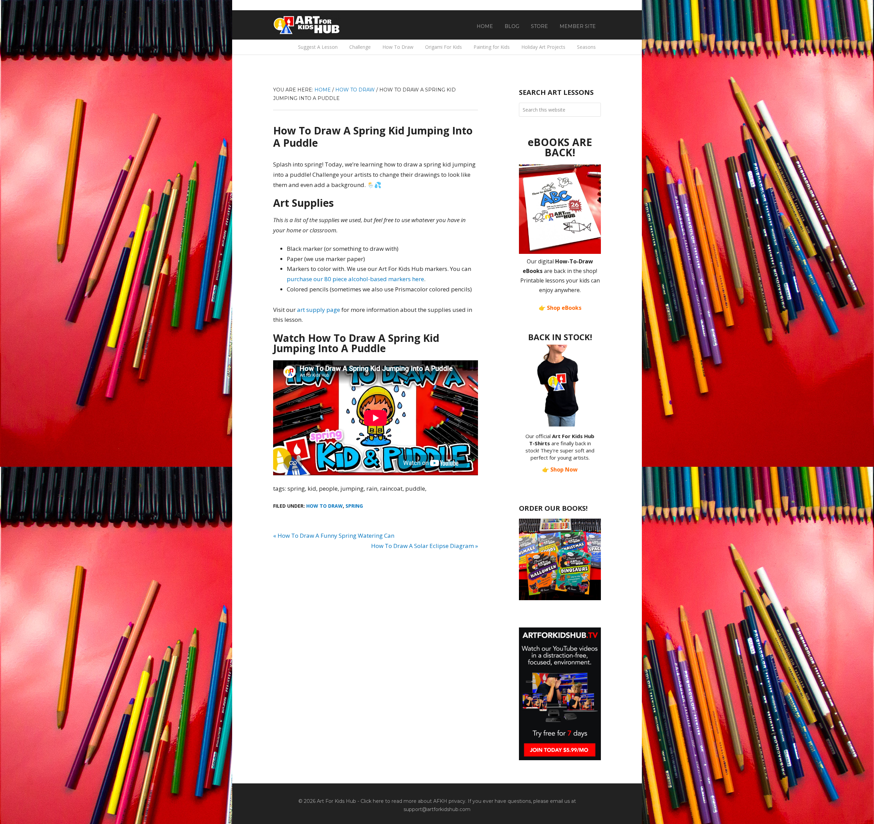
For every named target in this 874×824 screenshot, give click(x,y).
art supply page (318, 310)
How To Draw (324, 506)
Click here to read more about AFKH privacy (413, 801)
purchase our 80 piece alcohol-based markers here (355, 279)
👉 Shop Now (560, 469)
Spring (354, 506)
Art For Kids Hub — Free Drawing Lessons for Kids (307, 24)
